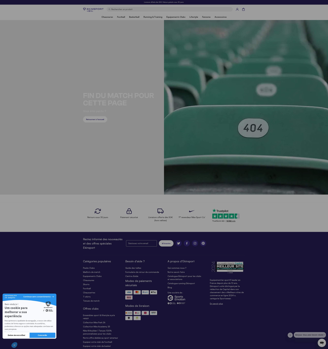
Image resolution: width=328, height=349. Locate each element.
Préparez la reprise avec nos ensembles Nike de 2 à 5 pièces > (164, 2)
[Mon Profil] (237, 9)
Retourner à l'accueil (95, 119)
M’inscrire (166, 243)
